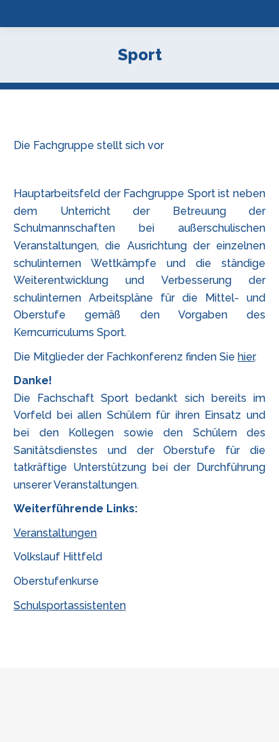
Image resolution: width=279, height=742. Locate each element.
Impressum (191, 729)
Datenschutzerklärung (112, 729)
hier (246, 356)
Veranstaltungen (55, 533)
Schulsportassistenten (70, 605)
